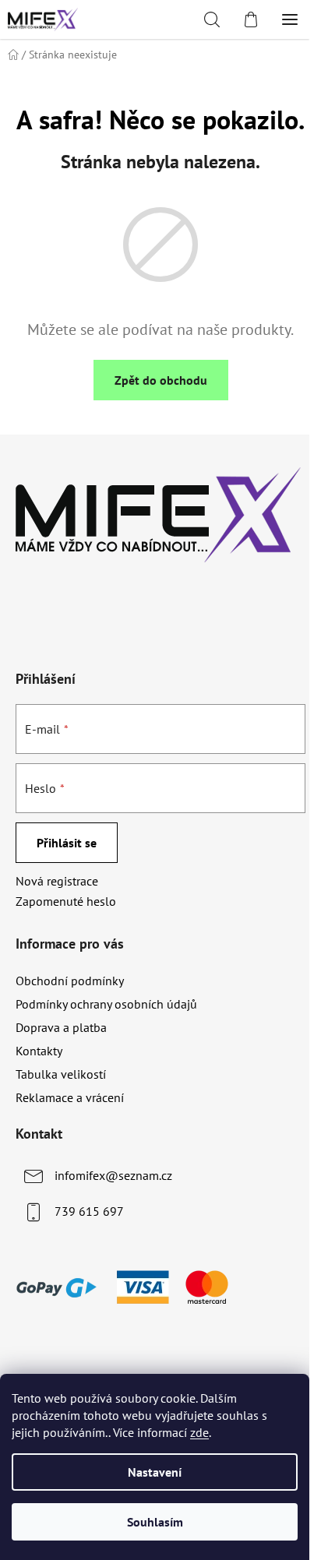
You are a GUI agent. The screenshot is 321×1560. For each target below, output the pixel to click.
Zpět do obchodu (161, 380)
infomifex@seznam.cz (113, 1175)
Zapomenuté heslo (66, 901)
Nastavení (155, 1472)
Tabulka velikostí (61, 1074)
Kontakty (39, 1050)
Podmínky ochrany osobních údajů (106, 1004)
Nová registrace (57, 881)
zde (199, 1432)
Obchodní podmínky (70, 980)
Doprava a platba (61, 1027)
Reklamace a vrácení (70, 1097)
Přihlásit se (67, 842)
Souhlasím (155, 1522)
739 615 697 (89, 1211)
